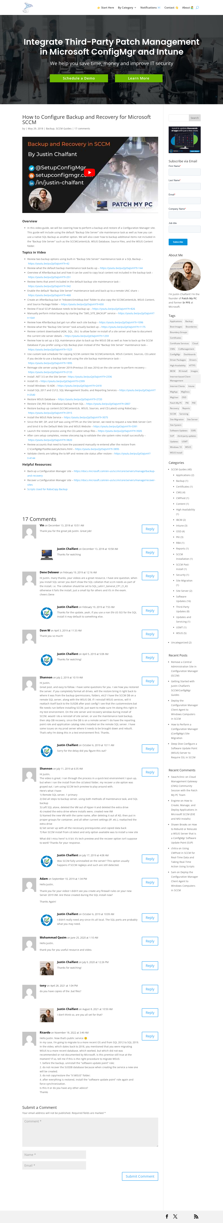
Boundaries (191, 326)
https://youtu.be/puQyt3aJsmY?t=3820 (50, 440)
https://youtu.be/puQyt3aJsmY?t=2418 (79, 385)
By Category (125, 7)
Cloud (195, 343)
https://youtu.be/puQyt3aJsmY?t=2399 (63, 381)
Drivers (193, 359)
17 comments (82, 128)
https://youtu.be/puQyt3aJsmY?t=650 (82, 304)
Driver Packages (178, 359)
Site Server (192, 419)
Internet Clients (177, 386)
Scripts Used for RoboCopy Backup (47, 489)
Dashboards (190, 354)
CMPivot (181, 498)
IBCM (172, 371)
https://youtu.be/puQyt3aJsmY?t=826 (113, 308)
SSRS (193, 430)
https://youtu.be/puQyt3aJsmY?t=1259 (87, 336)
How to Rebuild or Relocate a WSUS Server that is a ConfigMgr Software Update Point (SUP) (184, 833)
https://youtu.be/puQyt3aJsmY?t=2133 (50, 372)
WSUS (188, 447)
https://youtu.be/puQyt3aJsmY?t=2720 (80, 399)
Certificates (175, 337)
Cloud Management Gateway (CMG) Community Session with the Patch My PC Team (184, 786)
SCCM (173, 413)
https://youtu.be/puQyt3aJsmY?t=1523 (50, 349)
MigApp (174, 391)
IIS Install (183, 371)
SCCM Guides (64, 128)
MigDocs (185, 391)
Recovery (174, 408)
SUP (172, 435)
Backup (50, 128)
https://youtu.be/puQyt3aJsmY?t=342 (49, 286)
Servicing (183, 413)
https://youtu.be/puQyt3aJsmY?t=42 (48, 263)
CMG (172, 348)
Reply (150, 529)
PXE (194, 402)
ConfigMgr (175, 354)
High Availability (178, 365)
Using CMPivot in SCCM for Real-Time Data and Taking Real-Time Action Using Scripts (183, 857)
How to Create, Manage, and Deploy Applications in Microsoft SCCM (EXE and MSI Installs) (184, 809)
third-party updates (187, 435)
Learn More (138, 78)
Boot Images (176, 326)
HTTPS (192, 365)
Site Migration (177, 419)
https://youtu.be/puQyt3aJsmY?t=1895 (50, 363)
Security (181, 574)
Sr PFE (186, 302)
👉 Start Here (105, 7)
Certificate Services (179, 343)
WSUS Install (176, 452)
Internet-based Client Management (180, 378)
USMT (185, 441)
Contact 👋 (171, 7)
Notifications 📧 (150, 7)
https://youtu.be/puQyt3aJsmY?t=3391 (115, 426)
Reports (186, 408)
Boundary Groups (178, 332)
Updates (174, 441)
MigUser (174, 397)
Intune (191, 386)
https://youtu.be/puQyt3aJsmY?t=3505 (120, 431)
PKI (187, 402)
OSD (184, 397)
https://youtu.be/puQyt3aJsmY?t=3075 (86, 417)
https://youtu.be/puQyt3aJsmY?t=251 (49, 277)
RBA (178, 542)
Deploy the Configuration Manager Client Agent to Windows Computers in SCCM (184, 709)
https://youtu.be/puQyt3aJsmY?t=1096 (121, 322)
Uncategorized (179, 642)
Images (194, 371)
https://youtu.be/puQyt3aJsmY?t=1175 (123, 326)
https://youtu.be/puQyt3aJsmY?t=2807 (108, 403)
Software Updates (178, 430)
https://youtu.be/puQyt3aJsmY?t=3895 (97, 449)
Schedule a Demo (79, 78)
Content (180, 503)
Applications (176, 321)
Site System (175, 425)
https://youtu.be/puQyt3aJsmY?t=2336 (90, 376)
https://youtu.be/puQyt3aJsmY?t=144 (121, 268)
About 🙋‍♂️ (188, 7)
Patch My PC (189, 298)
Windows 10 (176, 447)
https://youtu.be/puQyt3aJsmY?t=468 (49, 295)
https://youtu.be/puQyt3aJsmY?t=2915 (50, 412)
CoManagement (186, 348)
